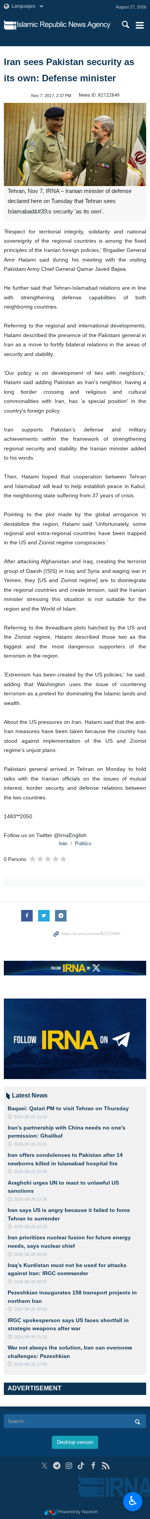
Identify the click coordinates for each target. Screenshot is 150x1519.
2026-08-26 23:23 (30, 1144)
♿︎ (132, 1501)
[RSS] (105, 1466)
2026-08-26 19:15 (30, 1309)
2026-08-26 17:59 (30, 1364)
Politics (83, 843)
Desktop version (75, 1442)
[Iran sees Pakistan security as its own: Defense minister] (75, 144)
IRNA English (63, 25)
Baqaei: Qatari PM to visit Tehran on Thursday (68, 1108)
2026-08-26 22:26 (30, 1226)
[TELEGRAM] (57, 1466)
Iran (63, 843)
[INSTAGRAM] (69, 1466)
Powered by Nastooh (78, 1511)
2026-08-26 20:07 (30, 1281)
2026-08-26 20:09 (30, 1254)
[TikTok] (81, 1466)
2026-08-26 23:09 (30, 1171)
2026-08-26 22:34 (30, 1199)
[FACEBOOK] (93, 1466)
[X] (44, 1466)
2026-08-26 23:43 (30, 1116)
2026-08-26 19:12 (30, 1336)
